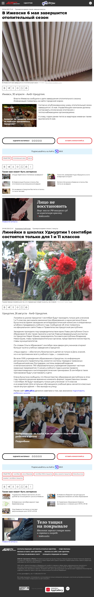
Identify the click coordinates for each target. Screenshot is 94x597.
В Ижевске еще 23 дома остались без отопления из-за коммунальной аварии (26, 183)
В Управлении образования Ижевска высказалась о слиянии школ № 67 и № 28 (72, 503)
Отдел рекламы (64, 549)
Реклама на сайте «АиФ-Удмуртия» (56, 551)
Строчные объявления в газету (28, 554)
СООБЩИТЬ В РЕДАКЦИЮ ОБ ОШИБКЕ (55, 554)
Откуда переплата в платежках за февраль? (27, 175)
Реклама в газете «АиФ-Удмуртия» (29, 551)
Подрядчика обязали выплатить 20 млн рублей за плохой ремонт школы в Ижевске (27, 495)
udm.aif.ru (30, 391)
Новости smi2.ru (9, 222)
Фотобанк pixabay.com (53, 83)
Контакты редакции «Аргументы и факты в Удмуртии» (36, 549)
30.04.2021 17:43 (7, 9)
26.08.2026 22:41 (7, 228)
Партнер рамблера (37, 588)
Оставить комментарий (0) (74, 140)
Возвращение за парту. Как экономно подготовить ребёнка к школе (47, 435)
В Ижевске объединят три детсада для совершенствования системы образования (72, 495)
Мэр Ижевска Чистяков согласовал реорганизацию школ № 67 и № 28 (25, 510)
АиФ (70, 302)
